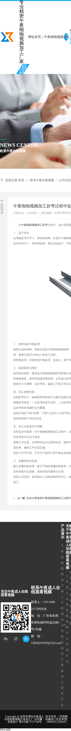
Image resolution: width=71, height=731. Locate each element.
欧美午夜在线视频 (42, 180)
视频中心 (67, 630)
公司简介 (67, 585)
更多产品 (62, 696)
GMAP (61, 721)
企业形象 (67, 607)
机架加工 (62, 651)
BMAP (51, 721)
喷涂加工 (62, 674)
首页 (21, 180)
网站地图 (5, 729)
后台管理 (61, 719)
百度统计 (13, 721)
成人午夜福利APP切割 (63, 614)
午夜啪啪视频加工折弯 (34, 225)
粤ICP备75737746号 (30, 721)
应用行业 (67, 653)
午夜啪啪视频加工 (62, 565)
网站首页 (34, 37)
